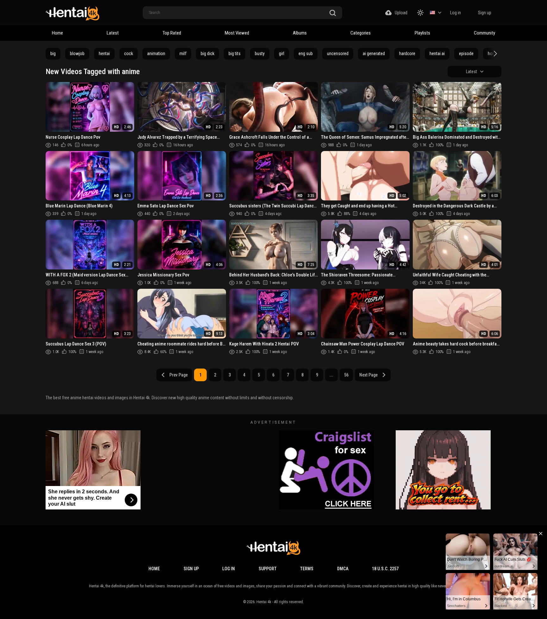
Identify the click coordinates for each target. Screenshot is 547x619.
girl (281, 53)
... (331, 374)
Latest (113, 33)
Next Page (368, 374)
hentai (104, 53)
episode (466, 53)
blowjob (77, 53)
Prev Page (178, 374)
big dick (207, 53)
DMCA (343, 568)
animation (156, 53)
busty (260, 53)
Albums (300, 33)
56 (346, 374)
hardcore (407, 53)
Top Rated (172, 33)
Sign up (484, 12)
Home (57, 33)
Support (268, 568)
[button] (494, 53)
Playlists (422, 33)
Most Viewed (237, 33)
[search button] (333, 13)
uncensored (338, 53)
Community (484, 33)
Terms (306, 568)
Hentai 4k (263, 602)
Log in (455, 12)
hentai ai (437, 53)
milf (182, 53)
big (53, 53)
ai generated (374, 53)
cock (128, 53)
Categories (360, 33)
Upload (401, 12)
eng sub (306, 53)
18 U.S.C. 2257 (385, 568)
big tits (235, 53)
